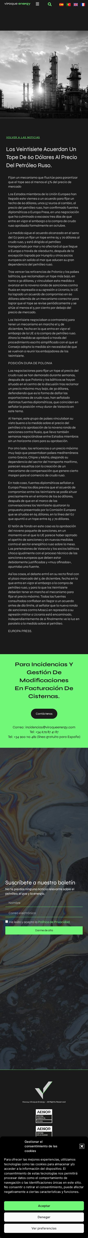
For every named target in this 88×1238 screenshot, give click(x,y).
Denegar (44, 1217)
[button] (82, 1146)
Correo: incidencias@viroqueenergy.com (44, 727)
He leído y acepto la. (39, 922)
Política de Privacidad (53, 922)
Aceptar (44, 1206)
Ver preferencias (44, 1228)
